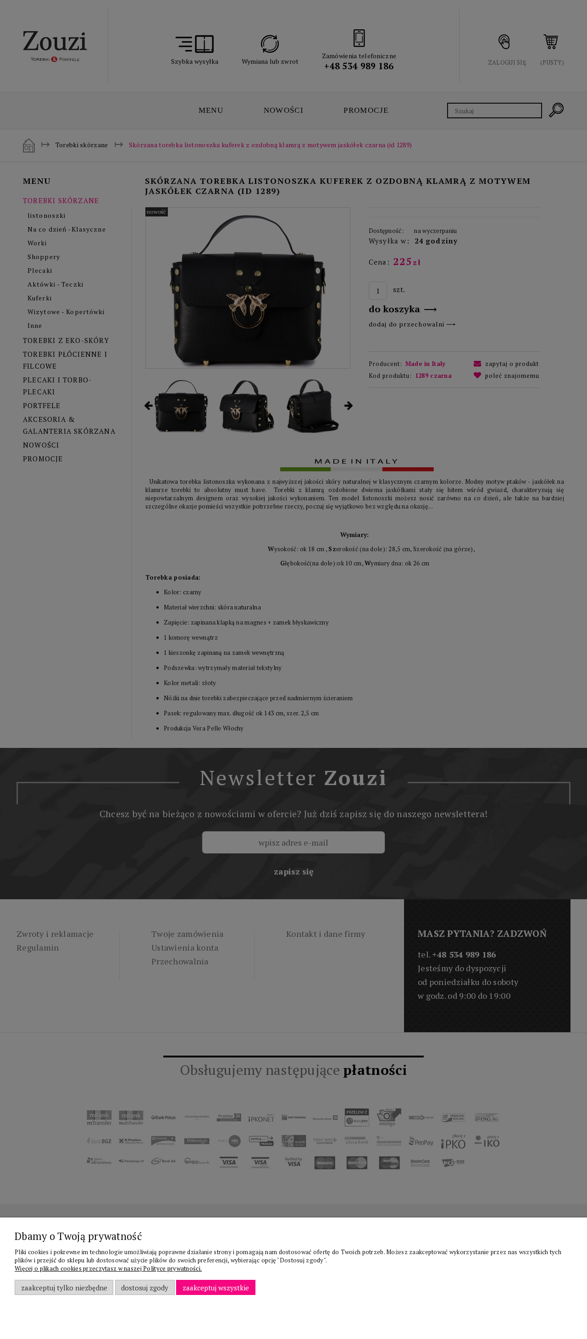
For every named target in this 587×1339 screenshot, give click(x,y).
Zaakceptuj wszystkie (216, 1287)
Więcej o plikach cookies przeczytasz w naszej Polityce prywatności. (108, 1268)
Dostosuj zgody (144, 1287)
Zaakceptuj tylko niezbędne (64, 1287)
